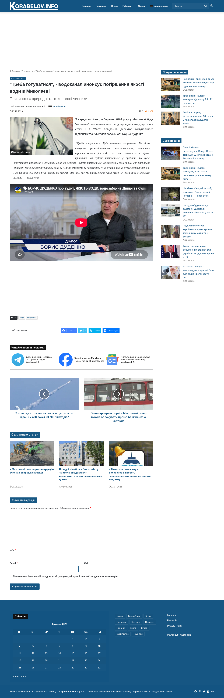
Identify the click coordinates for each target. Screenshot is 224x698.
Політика (149, 622)
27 (46, 667)
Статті (141, 6)
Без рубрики (134, 616)
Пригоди (121, 628)
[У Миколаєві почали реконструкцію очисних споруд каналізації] (32, 453)
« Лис (16, 676)
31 (99, 667)
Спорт (133, 628)
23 (86, 660)
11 (20, 653)
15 (73, 653)
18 (20, 660)
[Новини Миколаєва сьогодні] (34, 6)
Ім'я (13, 550)
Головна (86, 6)
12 (33, 653)
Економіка (122, 622)
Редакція (172, 620)
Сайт (86, 563)
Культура (135, 622)
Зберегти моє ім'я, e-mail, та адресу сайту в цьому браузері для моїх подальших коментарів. (65, 576)
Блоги (148, 616)
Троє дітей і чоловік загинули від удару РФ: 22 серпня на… (198, 99)
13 (46, 653)
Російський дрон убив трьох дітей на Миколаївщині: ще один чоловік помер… (198, 82)
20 (46, 660)
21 (59, 660)
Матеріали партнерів (179, 634)
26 (33, 667)
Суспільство (28, 71)
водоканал (31, 318)
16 (86, 653)
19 (33, 660)
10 (99, 646)
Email (14, 563)
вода (22, 318)
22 (73, 660)
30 (86, 667)
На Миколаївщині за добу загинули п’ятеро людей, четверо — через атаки (197, 192)
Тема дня (101, 6)
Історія (120, 616)
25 (20, 667)
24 (99, 660)
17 (99, 653)
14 (59, 653)
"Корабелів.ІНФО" (68, 691)
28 (59, 667)
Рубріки (126, 6)
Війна (114, 6)
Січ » (23, 676)
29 (73, 667)
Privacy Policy (174, 626)
